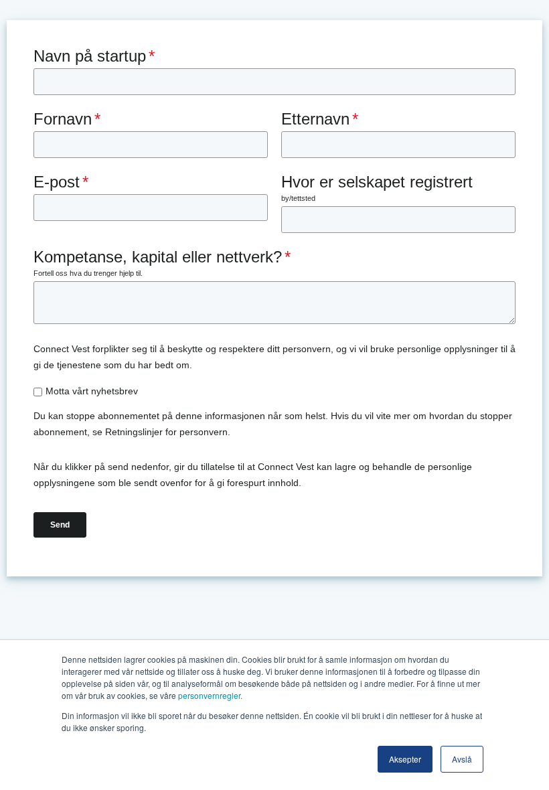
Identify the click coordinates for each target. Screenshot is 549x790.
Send (60, 525)
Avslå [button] (462, 759)
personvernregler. (210, 695)
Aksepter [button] (405, 759)
